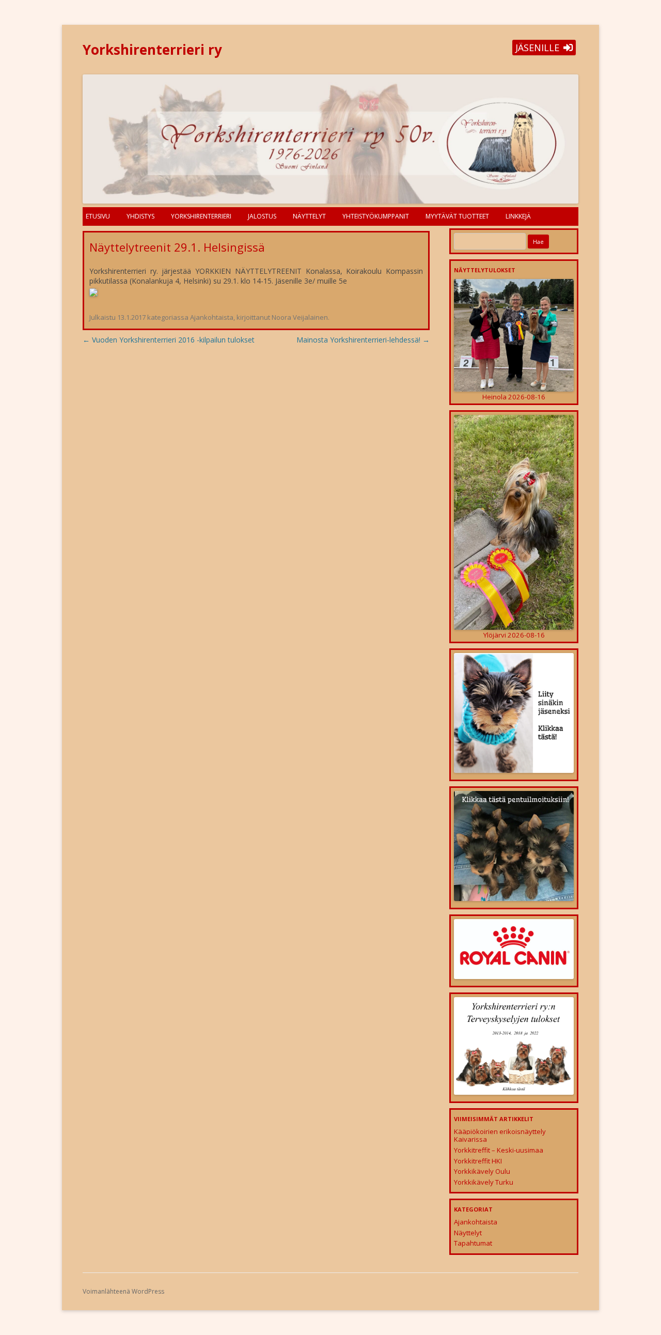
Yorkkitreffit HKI (478, 1161)
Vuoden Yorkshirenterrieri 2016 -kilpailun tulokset (169, 340)
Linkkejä (518, 216)
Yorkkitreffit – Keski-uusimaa (498, 1150)
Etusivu (98, 216)
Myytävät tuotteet (457, 216)
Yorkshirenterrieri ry (152, 49)
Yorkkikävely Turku (483, 1182)
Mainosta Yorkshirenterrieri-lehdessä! (363, 340)
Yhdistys (140, 216)
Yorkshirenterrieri (201, 216)
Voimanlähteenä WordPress (123, 1291)
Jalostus (262, 216)
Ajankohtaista (211, 317)
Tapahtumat (473, 1243)
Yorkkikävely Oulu (482, 1171)
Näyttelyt (309, 216)
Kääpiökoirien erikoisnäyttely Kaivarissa (500, 1135)
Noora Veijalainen (300, 317)
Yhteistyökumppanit (375, 216)
